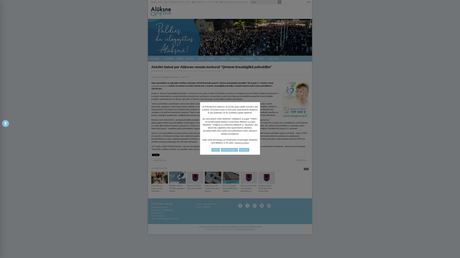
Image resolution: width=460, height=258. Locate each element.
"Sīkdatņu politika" (241, 143)
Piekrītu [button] (215, 150)
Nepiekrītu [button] (244, 150)
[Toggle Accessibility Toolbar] (5, 123)
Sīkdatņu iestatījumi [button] (229, 150)
